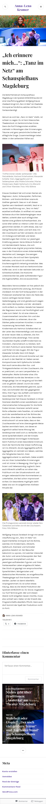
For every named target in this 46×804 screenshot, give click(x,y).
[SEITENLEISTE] (23, 750)
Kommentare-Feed (11, 787)
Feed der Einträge (10, 781)
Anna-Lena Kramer (23, 8)
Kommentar (33, 679)
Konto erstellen (9, 771)
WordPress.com (10, 792)
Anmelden (7, 776)
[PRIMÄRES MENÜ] (41, 7)
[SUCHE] (5, 7)
